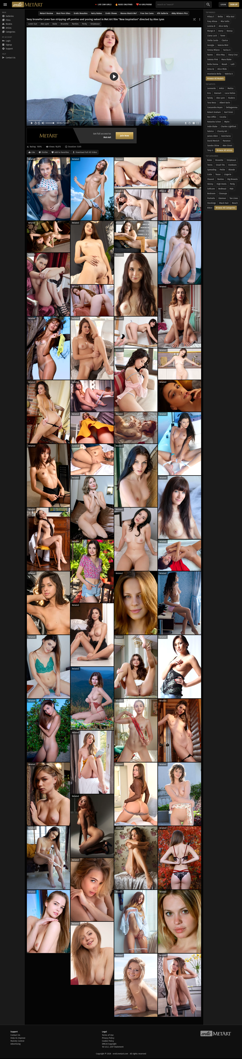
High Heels (221, 184)
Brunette (64, 24)
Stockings (211, 203)
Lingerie (227, 174)
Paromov (227, 141)
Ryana (210, 55)
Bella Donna (212, 64)
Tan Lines (234, 198)
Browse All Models (215, 78)
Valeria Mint (223, 45)
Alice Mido (222, 69)
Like (33, 152)
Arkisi (221, 88)
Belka (220, 16)
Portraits (211, 198)
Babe (55, 24)
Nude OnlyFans (123, 4)
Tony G (210, 150)
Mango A (211, 31)
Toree (222, 35)
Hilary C (210, 16)
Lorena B (211, 26)
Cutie (209, 174)
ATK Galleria (162, 13)
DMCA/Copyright (109, 1044)
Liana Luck (212, 35)
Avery (220, 31)
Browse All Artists (224, 150)
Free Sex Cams (147, 13)
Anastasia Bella (214, 74)
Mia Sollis (225, 21)
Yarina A (226, 50)
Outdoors (232, 165)
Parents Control (17, 1041)
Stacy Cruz (233, 55)
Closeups (223, 193)
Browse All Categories (225, 208)
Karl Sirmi (228, 112)
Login (223, 4)
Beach (235, 203)
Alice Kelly (223, 26)
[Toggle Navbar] (5, 4)
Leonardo (211, 88)
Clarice (225, 40)
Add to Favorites (61, 152)
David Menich (213, 141)
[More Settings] (199, 19)
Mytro (226, 122)
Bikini (209, 208)
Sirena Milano (213, 50)
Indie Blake (212, 126)
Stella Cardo (212, 40)
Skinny (210, 184)
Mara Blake (226, 59)
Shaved (210, 179)
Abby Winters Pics (180, 13)
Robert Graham (214, 112)
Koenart (217, 93)
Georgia (210, 45)
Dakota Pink (212, 59)
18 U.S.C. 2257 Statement (113, 1047)
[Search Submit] (208, 4)
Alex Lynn (45, 24)
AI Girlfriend (144, 4)
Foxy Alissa (212, 21)
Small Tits (220, 165)
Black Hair (224, 203)
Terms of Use (108, 1035)
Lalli (232, 64)
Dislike (45, 152)
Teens (209, 165)
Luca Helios (230, 93)
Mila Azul (230, 16)
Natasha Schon (214, 122)
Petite (222, 170)
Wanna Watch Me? (128, 13)
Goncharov (226, 136)
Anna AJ (210, 69)
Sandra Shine (213, 145)
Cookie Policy (108, 1041)
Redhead (222, 189)
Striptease (95, 24)
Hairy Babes (96, 13)
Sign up (233, 4)
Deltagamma (231, 107)
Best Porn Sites (63, 13)
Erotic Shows (111, 13)
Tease (218, 174)
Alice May (220, 55)
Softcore (211, 189)
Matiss (230, 88)
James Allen (212, 136)
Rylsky (210, 98)
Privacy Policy (108, 1038)
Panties (75, 24)
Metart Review (46, 13)
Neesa (229, 31)
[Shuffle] (194, 19)
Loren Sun (32, 24)
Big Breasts (232, 179)
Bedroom (211, 193)
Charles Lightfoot (228, 126)
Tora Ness (211, 102)
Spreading (211, 170)
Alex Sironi (227, 145)
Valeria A (229, 74)
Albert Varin (225, 102)
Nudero (231, 98)
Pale (231, 189)
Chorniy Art (222, 131)
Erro (209, 93)
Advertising (15, 1044)
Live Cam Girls (104, 4)
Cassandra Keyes (215, 107)
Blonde (232, 170)
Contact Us (15, 1035)
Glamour (222, 198)
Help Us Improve (18, 1038)
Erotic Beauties (81, 13)
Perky (84, 24)
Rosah (224, 64)
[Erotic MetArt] (27, 4)
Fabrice (210, 131)
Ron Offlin (211, 117)
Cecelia (223, 117)
